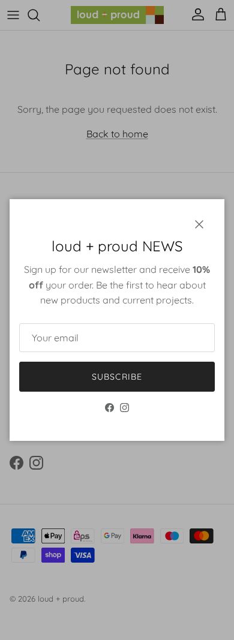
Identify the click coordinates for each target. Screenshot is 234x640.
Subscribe (117, 376)
